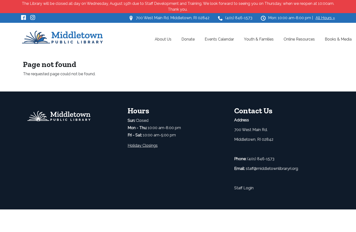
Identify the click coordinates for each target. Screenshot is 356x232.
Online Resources (299, 39)
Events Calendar (219, 39)
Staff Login (244, 188)
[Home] (65, 37)
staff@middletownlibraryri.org (272, 168)
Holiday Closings (143, 145)
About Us (163, 39)
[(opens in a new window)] (25, 17)
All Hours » (325, 18)
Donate (188, 39)
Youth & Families (259, 39)
